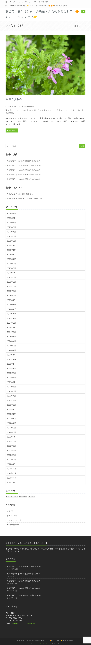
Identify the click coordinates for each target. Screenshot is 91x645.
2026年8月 (11, 213)
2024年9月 (11, 318)
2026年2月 (11, 241)
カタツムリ (69, 110)
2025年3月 (11, 291)
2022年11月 (11, 418)
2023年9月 (11, 373)
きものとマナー (14, 110)
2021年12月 (11, 469)
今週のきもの (14, 99)
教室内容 (24, 497)
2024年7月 (11, 327)
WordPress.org (13, 525)
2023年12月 (12, 359)
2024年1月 (11, 355)
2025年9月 (11, 264)
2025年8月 (11, 268)
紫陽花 (11, 113)
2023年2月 (11, 405)
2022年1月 (11, 464)
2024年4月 (11, 341)
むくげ (61, 110)
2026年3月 (11, 236)
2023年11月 (11, 364)
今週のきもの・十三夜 (16, 198)
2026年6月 (11, 223)
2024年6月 (11, 332)
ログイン (10, 511)
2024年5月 (11, 336)
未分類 (33, 497)
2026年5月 (11, 227)
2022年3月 (11, 455)
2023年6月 (11, 387)
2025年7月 (11, 273)
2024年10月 (12, 314)
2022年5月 (11, 446)
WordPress (38, 643)
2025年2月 (11, 295)
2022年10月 (12, 423)
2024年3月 (11, 346)
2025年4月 (11, 286)
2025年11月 (11, 254)
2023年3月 (11, 400)
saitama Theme (47, 643)
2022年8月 (11, 432)
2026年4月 (11, 232)
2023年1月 (11, 409)
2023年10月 (12, 368)
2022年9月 (11, 428)
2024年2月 (11, 350)
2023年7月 (11, 382)
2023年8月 (11, 377)
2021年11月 (11, 473)
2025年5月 (11, 282)
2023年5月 (11, 391)
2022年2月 (11, 459)
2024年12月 (12, 305)
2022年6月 (11, 441)
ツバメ (77, 110)
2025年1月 (11, 300)
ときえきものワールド (49, 110)
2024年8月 (11, 323)
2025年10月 (12, 259)
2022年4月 (11, 450)
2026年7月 (11, 218)
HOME (76, 26)
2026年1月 (11, 245)
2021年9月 (11, 482)
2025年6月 (11, 277)
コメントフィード (14, 520)
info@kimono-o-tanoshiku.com (21, 2)
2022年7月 (11, 437)
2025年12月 (12, 250)
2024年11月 (11, 309)
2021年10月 (11, 478)
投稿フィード (12, 516)
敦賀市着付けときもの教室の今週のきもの (24, 161)
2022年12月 (12, 414)
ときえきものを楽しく (30, 110)
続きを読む (12, 130)
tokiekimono (29, 106)
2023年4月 (11, 396)
